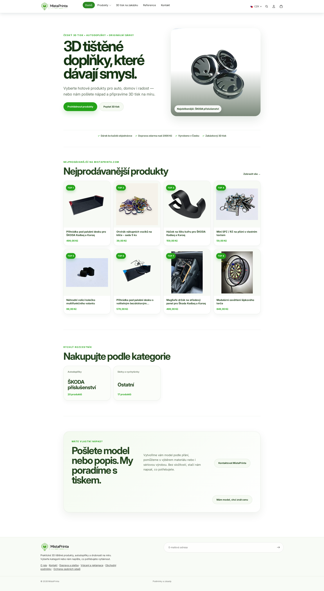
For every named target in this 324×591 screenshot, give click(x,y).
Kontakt (53, 565)
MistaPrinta (53, 581)
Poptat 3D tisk (111, 106)
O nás (43, 565)
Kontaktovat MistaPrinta (232, 463)
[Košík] (281, 6)
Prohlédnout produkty (80, 106)
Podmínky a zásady (162, 581)
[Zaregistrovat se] (278, 547)
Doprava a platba (69, 565)
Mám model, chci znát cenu (232, 499)
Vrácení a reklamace (92, 565)
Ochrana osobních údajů (66, 569)
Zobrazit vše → (252, 173)
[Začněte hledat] (266, 6)
